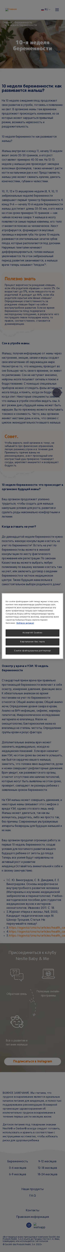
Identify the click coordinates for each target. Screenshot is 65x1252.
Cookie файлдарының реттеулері (32, 651)
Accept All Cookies (32, 633)
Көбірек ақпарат (25, 623)
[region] (32, 626)
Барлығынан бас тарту (32, 642)
